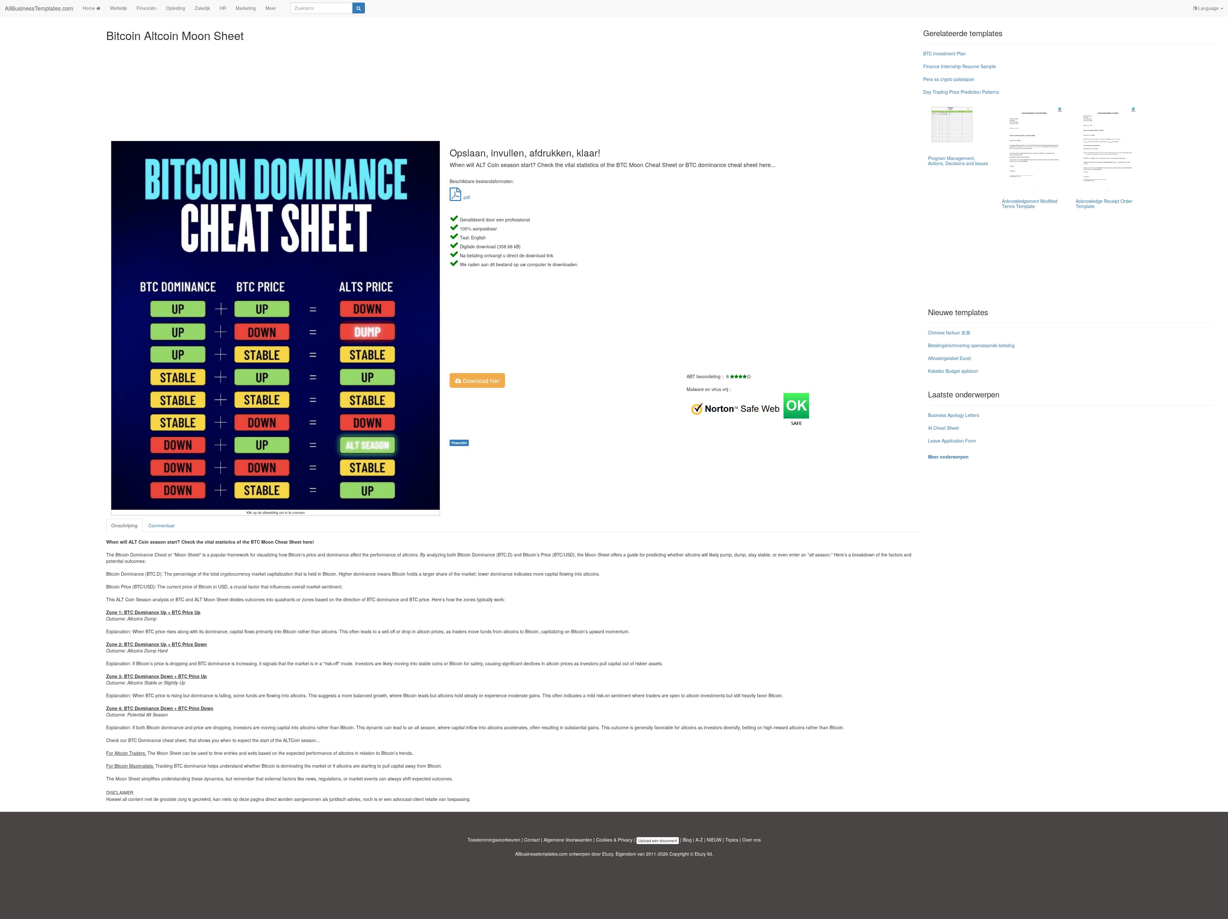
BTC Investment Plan (944, 53)
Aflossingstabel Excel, (950, 358)
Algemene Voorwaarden (568, 839)
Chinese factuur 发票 (949, 332)
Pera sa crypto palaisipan (948, 79)
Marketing (246, 8)
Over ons (751, 839)
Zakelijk (202, 8)
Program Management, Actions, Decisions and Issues (958, 160)
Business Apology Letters (953, 415)
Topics (731, 839)
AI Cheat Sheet (943, 428)
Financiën (146, 8)
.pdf (465, 197)
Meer (270, 8)
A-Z (699, 839)
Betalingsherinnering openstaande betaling (971, 345)
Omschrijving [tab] (124, 525)
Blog (687, 839)
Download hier (480, 380)
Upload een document (657, 840)
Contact (532, 839)
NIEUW (714, 839)
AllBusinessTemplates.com (39, 8)
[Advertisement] (298, 89)
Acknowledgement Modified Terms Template (1030, 203)
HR (223, 8)
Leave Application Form (952, 440)
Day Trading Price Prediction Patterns (961, 92)
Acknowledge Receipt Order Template (1104, 203)
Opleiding (175, 8)
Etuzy (607, 854)
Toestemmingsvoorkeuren (494, 839)
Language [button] (1208, 8)
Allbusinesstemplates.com (541, 854)
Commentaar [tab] (161, 525)
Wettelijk (118, 8)
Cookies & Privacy (614, 839)
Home (89, 8)
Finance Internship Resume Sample (959, 66)
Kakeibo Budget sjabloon (953, 371)
